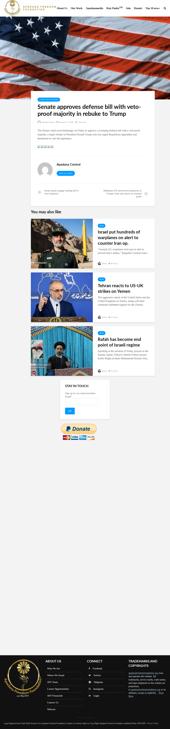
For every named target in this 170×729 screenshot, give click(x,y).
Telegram (97, 682)
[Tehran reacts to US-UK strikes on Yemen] (62, 297)
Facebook (96, 668)
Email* (68, 396)
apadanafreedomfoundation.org (143, 673)
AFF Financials (55, 696)
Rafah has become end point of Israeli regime (119, 342)
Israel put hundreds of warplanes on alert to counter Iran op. (119, 238)
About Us (62, 8)
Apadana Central (47, 122)
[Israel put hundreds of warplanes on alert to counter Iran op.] (62, 243)
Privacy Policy (153, 723)
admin (104, 263)
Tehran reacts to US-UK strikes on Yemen (120, 289)
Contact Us (52, 702)
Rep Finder (114, 8)
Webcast (51, 709)
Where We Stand (55, 675)
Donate (138, 8)
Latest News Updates (48, 99)
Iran (102, 226)
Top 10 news (152, 8)
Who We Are (53, 668)
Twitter (96, 675)
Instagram (97, 689)
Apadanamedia (94, 8)
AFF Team (52, 682)
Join (128, 8)
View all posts (65, 173)
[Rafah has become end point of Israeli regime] (62, 350)
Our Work (77, 8)
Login (95, 696)
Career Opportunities (58, 689)
